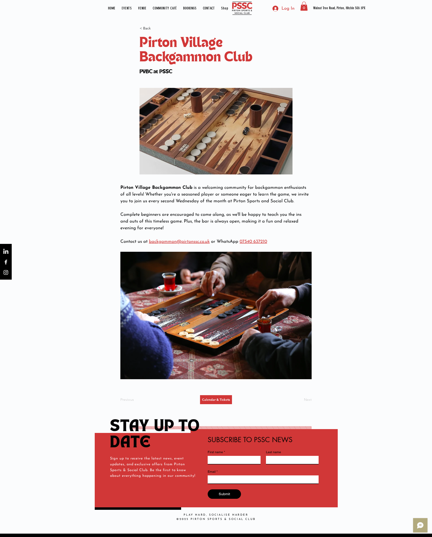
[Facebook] (6, 262)
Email (213, 471)
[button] (126, 8)
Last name (273, 452)
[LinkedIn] (6, 252)
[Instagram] (6, 272)
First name (216, 452)
